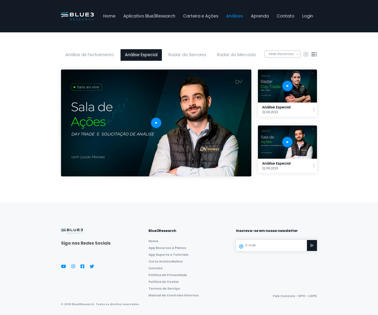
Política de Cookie (164, 282)
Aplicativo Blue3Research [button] (149, 16)
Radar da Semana (187, 55)
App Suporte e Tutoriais (168, 254)
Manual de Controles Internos (174, 295)
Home (109, 16)
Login (307, 16)
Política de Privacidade (168, 275)
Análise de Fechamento (89, 55)
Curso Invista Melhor (166, 261)
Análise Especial (141, 55)
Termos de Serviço (164, 288)
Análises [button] (234, 16)
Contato (285, 16)
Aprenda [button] (260, 16)
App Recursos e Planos (167, 248)
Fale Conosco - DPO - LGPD (295, 296)
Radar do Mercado (236, 55)
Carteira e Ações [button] (200, 16)
